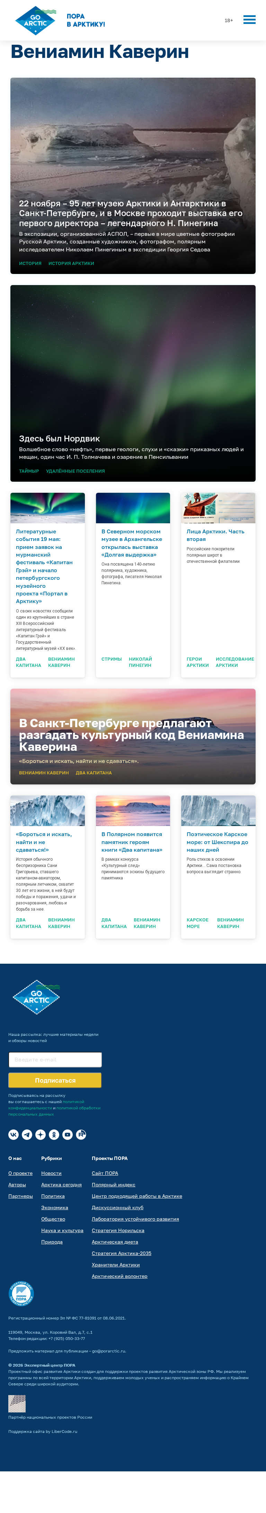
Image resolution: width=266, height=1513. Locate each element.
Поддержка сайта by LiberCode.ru (42, 1431)
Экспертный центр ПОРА (50, 1365)
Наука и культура (62, 1230)
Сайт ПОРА (105, 1173)
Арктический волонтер (120, 1276)
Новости (51, 1173)
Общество (53, 1219)
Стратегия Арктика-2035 (121, 1253)
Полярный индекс (113, 1184)
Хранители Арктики (116, 1264)
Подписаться (55, 1080)
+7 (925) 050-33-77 (66, 1338)
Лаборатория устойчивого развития (135, 1219)
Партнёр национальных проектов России (50, 1417)
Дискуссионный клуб (117, 1207)
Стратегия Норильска (118, 1230)
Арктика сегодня (61, 1184)
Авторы (17, 1184)
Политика (53, 1196)
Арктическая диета (115, 1242)
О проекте (20, 1173)
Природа (52, 1242)
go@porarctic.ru (108, 1350)
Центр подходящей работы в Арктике (137, 1196)
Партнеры (20, 1196)
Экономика (54, 1207)
